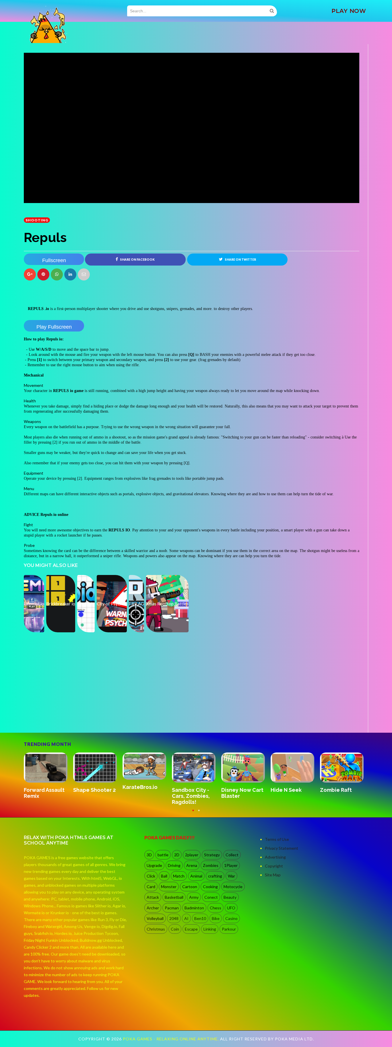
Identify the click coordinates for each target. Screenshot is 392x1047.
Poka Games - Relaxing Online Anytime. (171, 1038)
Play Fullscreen (54, 327)
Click (151, 876)
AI (186, 918)
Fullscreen (54, 260)
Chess (215, 907)
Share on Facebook (137, 259)
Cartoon (189, 886)
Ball (164, 876)
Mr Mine (231, 784)
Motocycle (233, 886)
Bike (216, 918)
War (231, 876)
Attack (153, 897)
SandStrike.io (288, 790)
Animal (196, 876)
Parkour (229, 929)
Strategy (212, 854)
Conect (211, 897)
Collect (232, 854)
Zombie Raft (188, 790)
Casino (231, 918)
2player (191, 854)
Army (194, 897)
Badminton (194, 907)
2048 (173, 918)
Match (179, 876)
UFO (231, 907)
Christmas (156, 929)
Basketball (174, 897)
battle (163, 854)
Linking (209, 929)
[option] (48, 779)
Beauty (230, 897)
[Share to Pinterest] (84, 274)
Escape (191, 929)
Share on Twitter (240, 259)
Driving (174, 865)
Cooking (210, 886)
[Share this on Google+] (30, 274)
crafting (215, 876)
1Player (231, 865)
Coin (175, 929)
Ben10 (200, 918)
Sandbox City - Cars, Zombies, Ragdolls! (43, 796)
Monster (168, 886)
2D (176, 854)
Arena (191, 865)
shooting (37, 220)
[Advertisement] (67, 716)
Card (151, 886)
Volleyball (155, 918)
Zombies (210, 865)
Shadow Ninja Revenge (337, 789)
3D (149, 854)
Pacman (172, 907)
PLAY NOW (348, 10)
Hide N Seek (138, 790)
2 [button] (199, 813)
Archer (153, 907)
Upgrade (154, 865)
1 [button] (193, 813)
